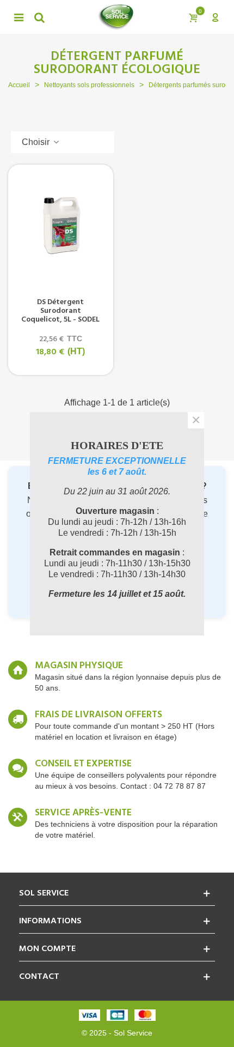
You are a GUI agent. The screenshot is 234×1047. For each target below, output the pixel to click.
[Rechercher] (39, 17)
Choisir (37, 142)
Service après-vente (83, 813)
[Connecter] (215, 17)
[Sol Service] (116, 17)
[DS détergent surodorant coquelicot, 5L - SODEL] (60, 225)
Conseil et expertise (83, 764)
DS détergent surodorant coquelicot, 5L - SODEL (60, 311)
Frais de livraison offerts (98, 715)
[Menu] (18, 17)
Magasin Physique (79, 666)
